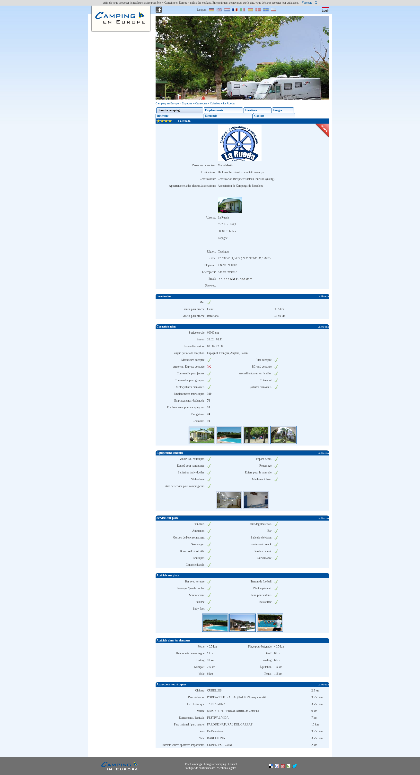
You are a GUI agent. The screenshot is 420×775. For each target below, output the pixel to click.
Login (325, 10)
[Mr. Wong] (285, 767)
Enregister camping (215, 764)
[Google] (279, 767)
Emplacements (214, 110)
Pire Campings (193, 764)
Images (277, 110)
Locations (251, 110)
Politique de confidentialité (199, 767)
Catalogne (201, 103)
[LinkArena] (291, 767)
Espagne (187, 103)
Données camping (169, 110)
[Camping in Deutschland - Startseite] (119, 10)
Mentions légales (226, 767)
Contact (259, 116)
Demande (211, 116)
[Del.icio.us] (273, 767)
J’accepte (307, 2)
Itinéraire (162, 116)
